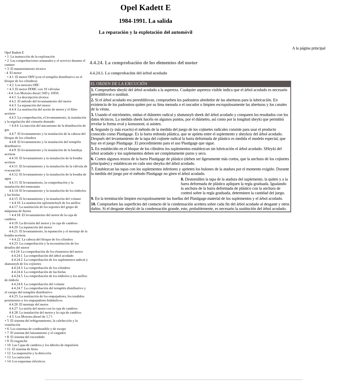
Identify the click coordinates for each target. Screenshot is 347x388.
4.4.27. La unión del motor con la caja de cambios (43, 308)
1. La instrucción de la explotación (31, 56)
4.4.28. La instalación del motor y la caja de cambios (45, 312)
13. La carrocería (18, 357)
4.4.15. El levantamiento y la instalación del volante (45, 199)
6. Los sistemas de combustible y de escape (36, 329)
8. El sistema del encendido (26, 337)
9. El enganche (17, 341)
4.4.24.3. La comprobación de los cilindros (40, 268)
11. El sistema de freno (22, 349)
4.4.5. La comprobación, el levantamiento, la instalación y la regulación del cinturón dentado (45, 119)
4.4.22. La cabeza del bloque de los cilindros (42, 239)
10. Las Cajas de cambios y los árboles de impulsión (42, 345)
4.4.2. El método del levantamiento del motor (40, 101)
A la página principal (308, 48)
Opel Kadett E (14, 52)
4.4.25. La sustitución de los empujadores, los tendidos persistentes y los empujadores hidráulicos (44, 298)
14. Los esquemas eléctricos (26, 361)
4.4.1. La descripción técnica (29, 97)
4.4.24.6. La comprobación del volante (38, 284)
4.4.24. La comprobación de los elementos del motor (47, 251)
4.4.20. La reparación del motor (30, 227)
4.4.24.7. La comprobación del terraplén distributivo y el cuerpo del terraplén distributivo (45, 290)
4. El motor (14, 73)
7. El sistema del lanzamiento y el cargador (36, 333)
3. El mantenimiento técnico (26, 69)
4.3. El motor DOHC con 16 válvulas (34, 89)
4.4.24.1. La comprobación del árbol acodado (42, 255)
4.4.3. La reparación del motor (29, 105)
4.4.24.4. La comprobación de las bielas (38, 272)
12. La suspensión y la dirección (29, 353)
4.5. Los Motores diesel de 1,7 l (30, 316)
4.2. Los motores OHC (24, 85)
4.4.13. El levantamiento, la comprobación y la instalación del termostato (39, 184)
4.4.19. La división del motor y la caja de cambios (43, 223)
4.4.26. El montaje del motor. (29, 304)
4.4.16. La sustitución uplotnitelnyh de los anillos (46, 203)
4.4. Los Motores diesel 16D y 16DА (34, 93)
